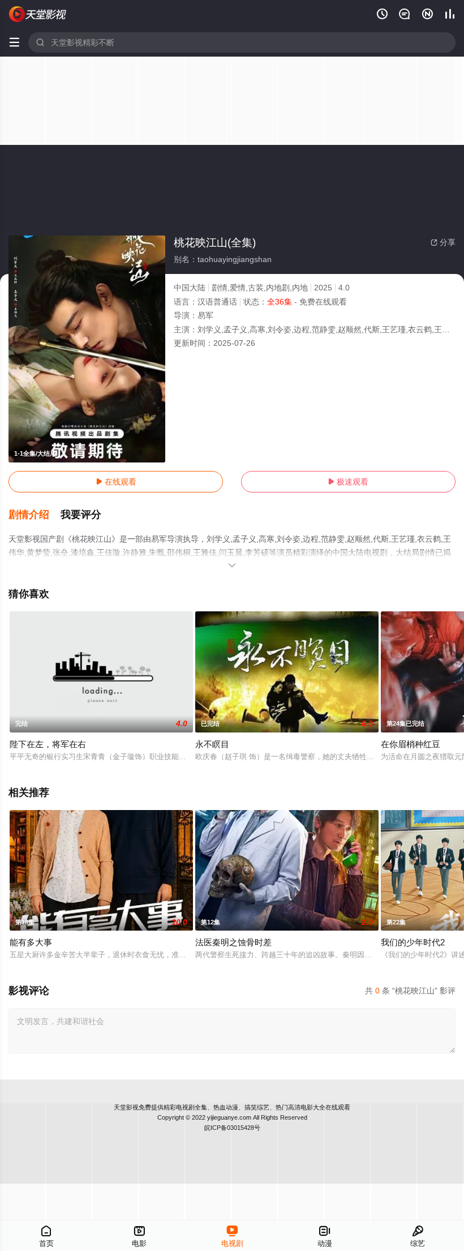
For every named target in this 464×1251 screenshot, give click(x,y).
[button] (34, 515)
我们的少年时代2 (413, 942)
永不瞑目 (212, 744)
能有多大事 (31, 942)
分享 (443, 242)
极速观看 (348, 481)
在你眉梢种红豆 (410, 744)
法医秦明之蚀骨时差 (233, 942)
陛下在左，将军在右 (48, 744)
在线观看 (116, 481)
